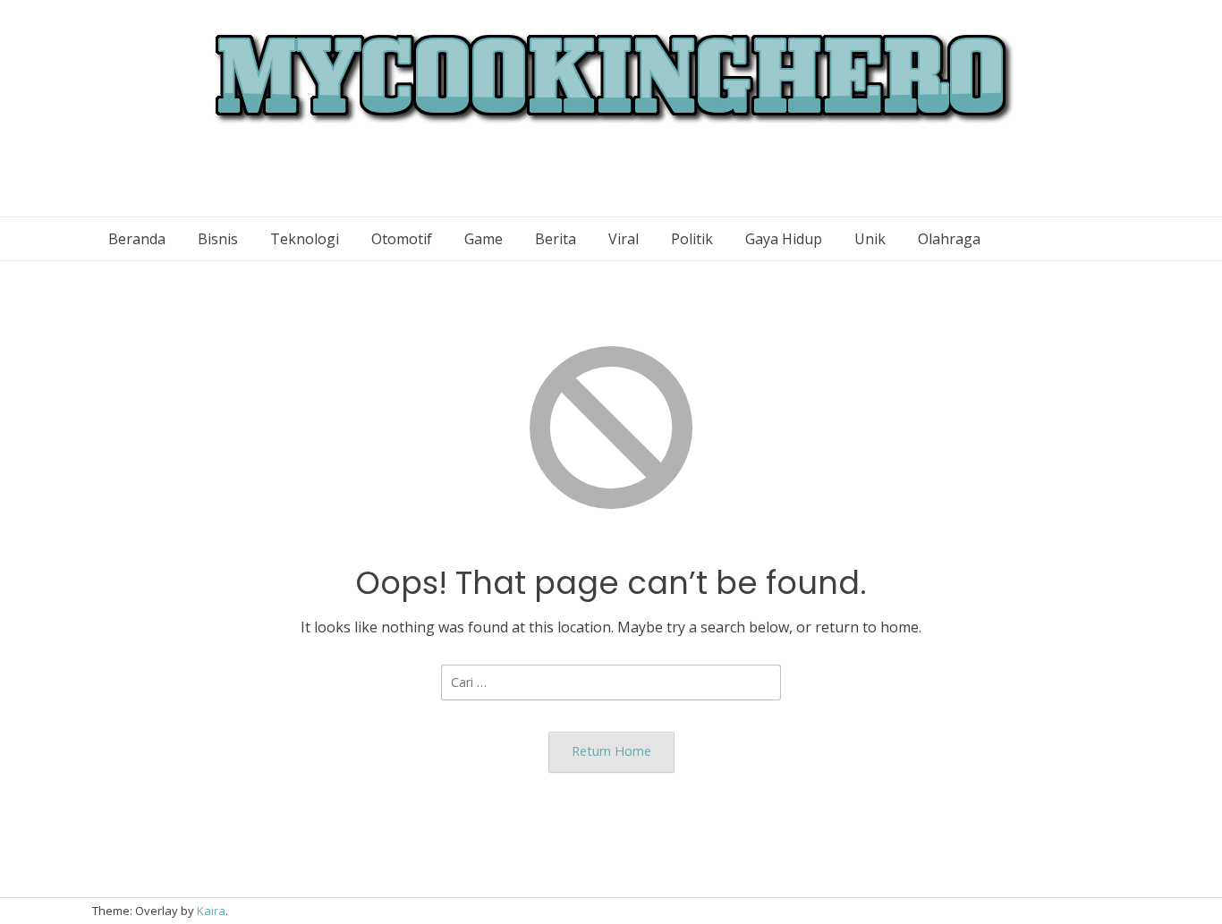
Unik (870, 239)
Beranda (136, 239)
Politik (692, 239)
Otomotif (401, 239)
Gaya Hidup (783, 239)
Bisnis (218, 239)
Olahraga (949, 239)
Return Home (611, 750)
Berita (555, 239)
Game (483, 239)
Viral (623, 239)
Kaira (211, 911)
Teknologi (304, 239)
